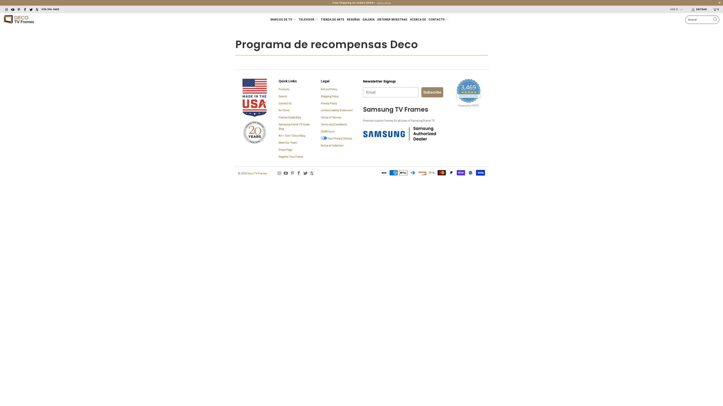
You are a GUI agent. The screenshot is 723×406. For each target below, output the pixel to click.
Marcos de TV (281, 19)
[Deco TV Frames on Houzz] (37, 9)
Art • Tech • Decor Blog (292, 135)
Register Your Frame (291, 156)
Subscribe (432, 92)
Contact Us (285, 103)
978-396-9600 (50, 9)
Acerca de (418, 19)
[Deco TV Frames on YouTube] (12, 9)
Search (283, 96)
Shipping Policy (330, 96)
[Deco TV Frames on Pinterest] (18, 9)
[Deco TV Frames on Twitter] (31, 9)
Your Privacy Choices (339, 138)
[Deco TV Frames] (19, 19)
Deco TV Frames (257, 173)
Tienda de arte (332, 19)
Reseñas (353, 19)
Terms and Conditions (334, 124)
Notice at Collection (332, 145)
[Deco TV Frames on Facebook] (24, 9)
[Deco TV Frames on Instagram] (6, 9)
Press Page (285, 149)
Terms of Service (331, 117)
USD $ (674, 9)
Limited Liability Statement (337, 110)
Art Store (284, 110)
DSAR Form (328, 131)
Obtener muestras (392, 19)
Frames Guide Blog (290, 117)
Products (284, 89)
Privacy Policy (329, 103)
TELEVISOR (307, 19)
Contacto (437, 19)
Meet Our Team (288, 142)
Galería (369, 19)
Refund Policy (329, 89)
